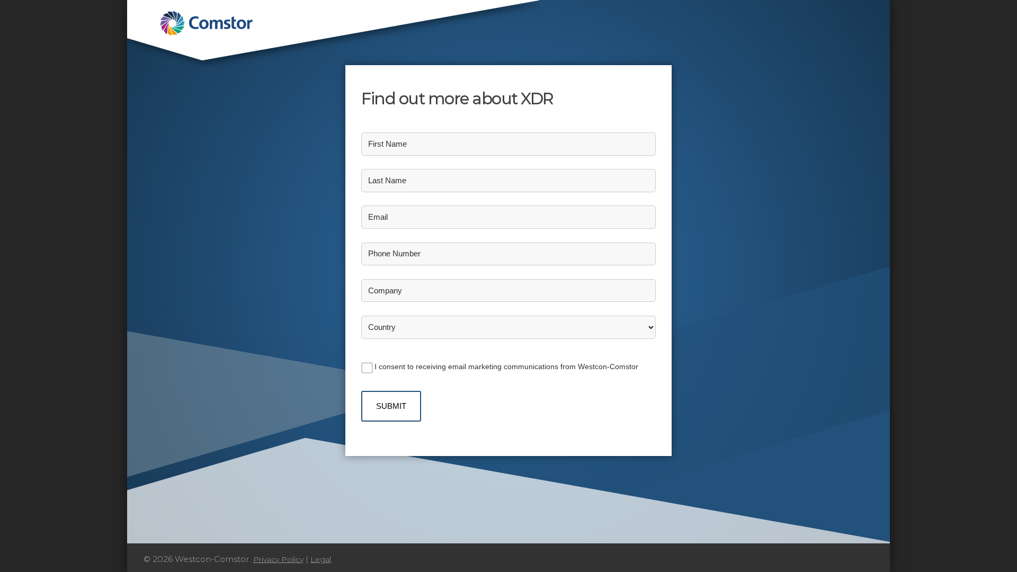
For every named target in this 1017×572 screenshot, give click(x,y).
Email (378, 216)
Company (385, 290)
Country (382, 327)
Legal (320, 559)
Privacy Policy (278, 559)
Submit (391, 405)
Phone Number (394, 253)
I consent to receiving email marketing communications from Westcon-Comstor (506, 366)
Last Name (387, 180)
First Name (387, 143)
